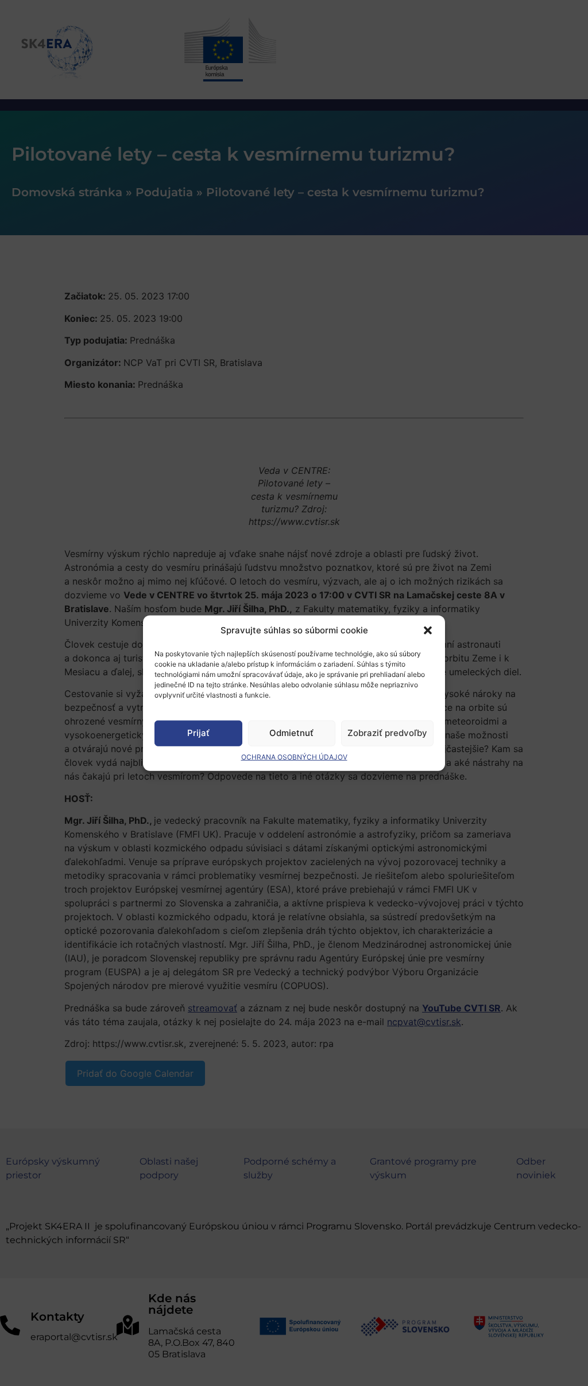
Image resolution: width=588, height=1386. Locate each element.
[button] (428, 630)
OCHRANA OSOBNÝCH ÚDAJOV (294, 756)
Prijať (198, 732)
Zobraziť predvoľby (387, 732)
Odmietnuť (291, 732)
